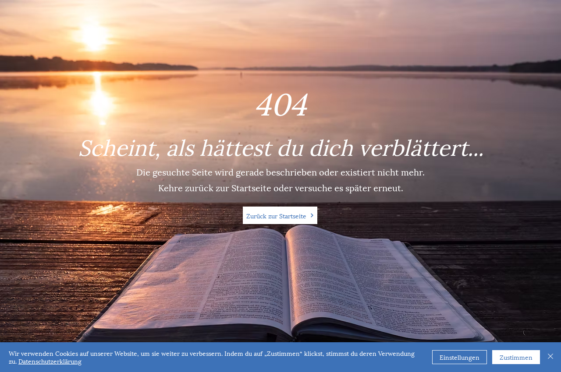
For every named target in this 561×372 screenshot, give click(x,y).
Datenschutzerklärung (50, 360)
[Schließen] (550, 357)
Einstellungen (459, 356)
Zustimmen (516, 356)
